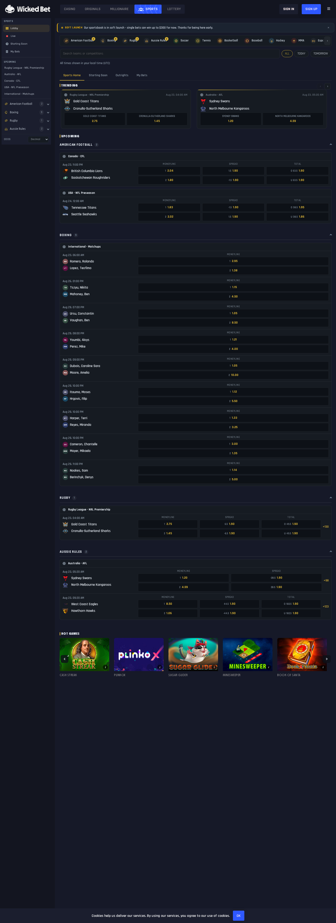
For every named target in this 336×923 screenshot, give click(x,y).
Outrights (122, 75)
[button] (84, 659)
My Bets (142, 75)
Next (327, 659)
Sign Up (311, 9)
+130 (326, 527)
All (287, 53)
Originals (93, 9)
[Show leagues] (48, 104)
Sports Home (72, 75)
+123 (326, 607)
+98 (326, 580)
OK (239, 915)
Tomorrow (321, 53)
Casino (69, 9)
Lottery (174, 9)
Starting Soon (98, 75)
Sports (152, 9)
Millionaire (119, 9)
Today (301, 53)
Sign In (288, 9)
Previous (64, 659)
